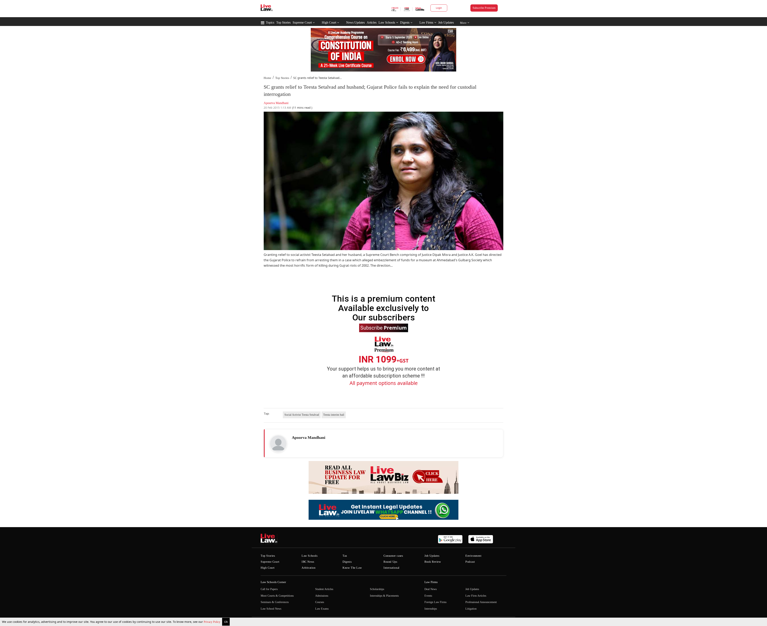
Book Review (432, 561)
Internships (430, 608)
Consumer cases (393, 555)
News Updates (355, 22)
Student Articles (324, 589)
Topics (270, 22)
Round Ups (390, 561)
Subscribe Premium (484, 7)
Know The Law (352, 567)
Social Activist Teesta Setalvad (301, 414)
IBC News (308, 561)
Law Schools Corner (273, 582)
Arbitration (309, 567)
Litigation (471, 608)
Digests (404, 22)
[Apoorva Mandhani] (278, 443)
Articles (372, 22)
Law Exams (322, 608)
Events (428, 595)
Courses (319, 602)
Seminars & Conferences (275, 602)
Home (267, 77)
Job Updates (446, 22)
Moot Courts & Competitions (277, 595)
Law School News (271, 608)
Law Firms (426, 22)
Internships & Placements (384, 595)
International (391, 567)
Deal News (430, 589)
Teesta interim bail (333, 414)
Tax (345, 555)
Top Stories (283, 22)
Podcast (470, 561)
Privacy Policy (212, 621)
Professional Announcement (481, 602)
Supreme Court (302, 22)
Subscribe (383, 327)
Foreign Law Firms (435, 602)
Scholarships (377, 589)
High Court (329, 22)
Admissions (321, 595)
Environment (473, 555)
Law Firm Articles (475, 595)
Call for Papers (269, 589)
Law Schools (387, 22)
